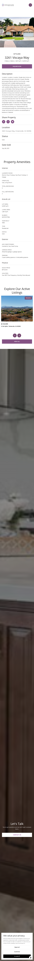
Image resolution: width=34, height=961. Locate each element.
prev (15, 335)
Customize (17, 951)
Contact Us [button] (17, 835)
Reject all (17, 947)
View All (17, 341)
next (19, 335)
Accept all (17, 956)
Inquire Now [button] (17, 66)
